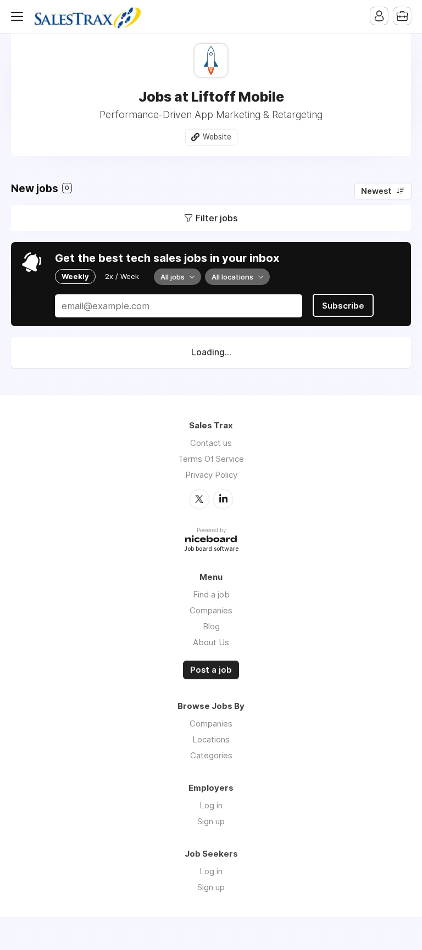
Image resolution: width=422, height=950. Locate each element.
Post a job (211, 670)
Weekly (75, 276)
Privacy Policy (211, 475)
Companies (211, 610)
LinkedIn (223, 499)
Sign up (211, 821)
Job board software (211, 549)
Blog (211, 626)
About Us (211, 642)
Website (217, 136)
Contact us (211, 443)
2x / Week (122, 276)
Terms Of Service (211, 459)
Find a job (211, 594)
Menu (19, 16)
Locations (211, 739)
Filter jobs (216, 218)
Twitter (199, 499)
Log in (211, 805)
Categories (211, 755)
